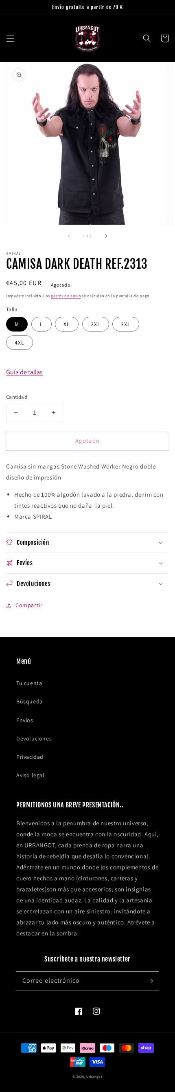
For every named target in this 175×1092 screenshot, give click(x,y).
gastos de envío (66, 295)
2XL (96, 324)
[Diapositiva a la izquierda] (69, 236)
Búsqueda (29, 701)
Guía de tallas (24, 372)
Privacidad (30, 756)
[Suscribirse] (150, 981)
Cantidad (16, 396)
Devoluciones (34, 738)
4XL (19, 342)
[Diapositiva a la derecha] (106, 236)
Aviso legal (30, 775)
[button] (10, 38)
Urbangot (94, 1076)
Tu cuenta (29, 683)
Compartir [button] (28, 605)
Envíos (24, 720)
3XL (126, 324)
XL (66, 324)
